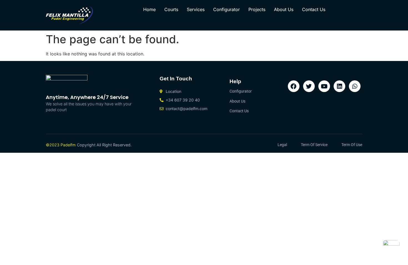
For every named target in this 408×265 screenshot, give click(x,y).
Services (196, 9)
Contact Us (313, 9)
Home (149, 9)
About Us (283, 9)
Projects (256, 9)
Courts (171, 9)
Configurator (226, 9)
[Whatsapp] (355, 86)
